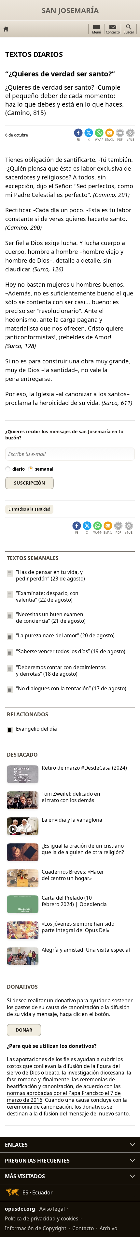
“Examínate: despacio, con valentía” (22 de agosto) (47, 596)
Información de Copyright (35, 1228)
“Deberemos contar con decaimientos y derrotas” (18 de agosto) (60, 670)
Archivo (108, 1228)
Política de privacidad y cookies (41, 1218)
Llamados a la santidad (29, 509)
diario (18, 469)
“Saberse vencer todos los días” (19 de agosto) (70, 651)
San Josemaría (70, 10)
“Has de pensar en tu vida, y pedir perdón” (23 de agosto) (50, 575)
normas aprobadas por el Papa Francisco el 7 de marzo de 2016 (64, 1096)
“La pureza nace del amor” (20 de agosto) (65, 635)
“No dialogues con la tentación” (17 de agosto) (71, 688)
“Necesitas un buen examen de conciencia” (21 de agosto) (51, 617)
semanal (44, 469)
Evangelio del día (36, 728)
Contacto (83, 1228)
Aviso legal (52, 1208)
